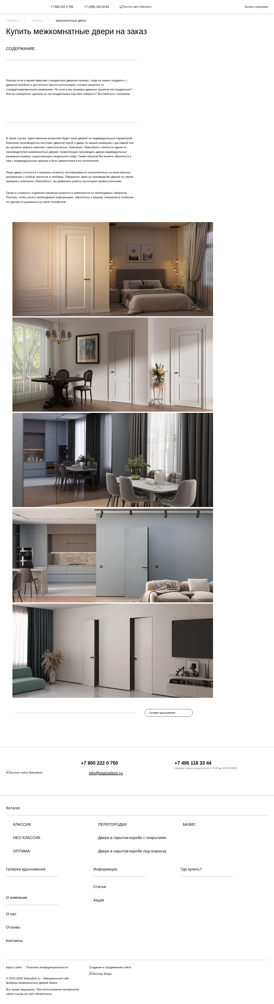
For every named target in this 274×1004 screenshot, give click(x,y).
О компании (16, 897)
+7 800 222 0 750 (62, 6)
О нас (11, 914)
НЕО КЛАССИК (26, 838)
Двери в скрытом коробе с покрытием (132, 838)
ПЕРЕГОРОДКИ (112, 824)
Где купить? (191, 869)
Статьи (37, 20)
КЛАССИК (22, 824)
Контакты (14, 941)
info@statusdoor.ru (106, 773)
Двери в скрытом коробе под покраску (132, 851)
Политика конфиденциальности (47, 967)
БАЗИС (189, 824)
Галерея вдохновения (162, 712)
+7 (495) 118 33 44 (96, 6)
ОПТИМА (21, 851)
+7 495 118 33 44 (193, 763)
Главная (12, 20)
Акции (98, 900)
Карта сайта (14, 967)
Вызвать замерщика (256, 6)
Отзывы (13, 927)
